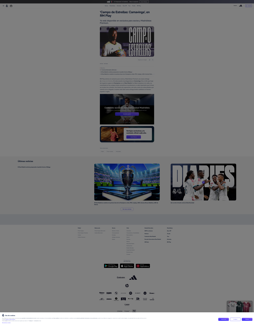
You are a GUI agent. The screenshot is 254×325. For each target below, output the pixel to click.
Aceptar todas (223, 319)
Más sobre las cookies (6, 322)
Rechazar (247, 319)
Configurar (235, 319)
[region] (127, 318)
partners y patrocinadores (10, 319)
